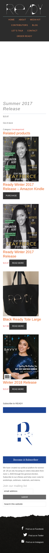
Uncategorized (18, 129)
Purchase (11, 196)
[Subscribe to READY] (24, 435)
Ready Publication (24, 9)
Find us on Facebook (35, 529)
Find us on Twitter (36, 536)
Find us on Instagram (34, 542)
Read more (18, 263)
